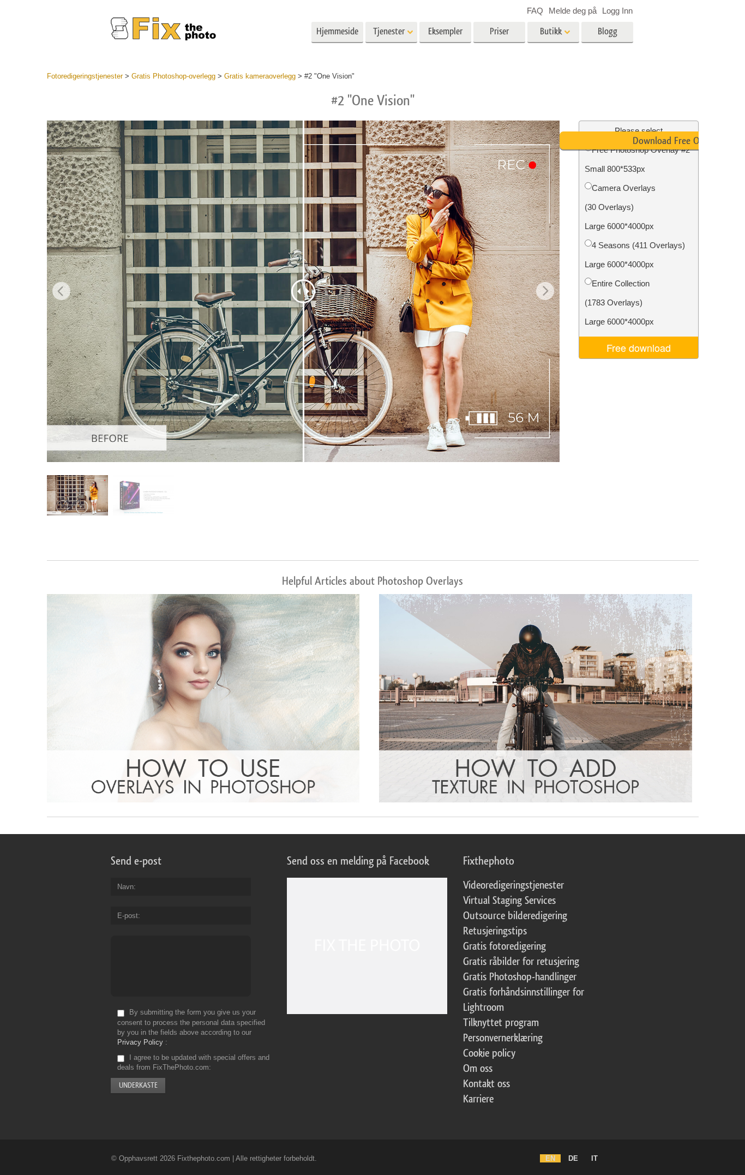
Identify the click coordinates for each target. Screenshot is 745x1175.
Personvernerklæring (503, 1038)
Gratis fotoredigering (504, 946)
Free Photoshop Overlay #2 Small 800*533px (637, 159)
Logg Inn (617, 10)
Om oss (477, 1068)
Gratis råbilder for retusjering (521, 961)
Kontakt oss (486, 1083)
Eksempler (445, 31)
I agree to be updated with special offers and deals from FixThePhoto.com (193, 1062)
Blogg (607, 31)
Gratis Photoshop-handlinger (519, 977)
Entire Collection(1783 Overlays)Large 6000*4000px (619, 302)
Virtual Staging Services (509, 900)
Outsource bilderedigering (515, 915)
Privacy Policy (140, 1042)
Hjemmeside (337, 31)
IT (594, 1158)
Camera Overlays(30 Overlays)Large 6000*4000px (620, 207)
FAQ (535, 10)
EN (550, 1158)
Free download (638, 347)
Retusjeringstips (495, 931)
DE (573, 1158)
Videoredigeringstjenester (513, 885)
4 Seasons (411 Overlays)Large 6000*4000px (635, 255)
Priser (499, 31)
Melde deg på (573, 10)
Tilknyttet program (501, 1022)
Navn (125, 887)
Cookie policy (489, 1053)
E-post (127, 916)
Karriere (478, 1099)
